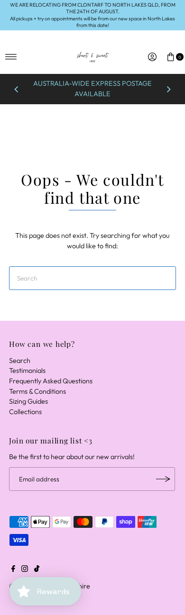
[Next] (168, 89)
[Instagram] (24, 569)
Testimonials (27, 370)
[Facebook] (13, 569)
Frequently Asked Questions (50, 381)
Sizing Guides (28, 401)
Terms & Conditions (37, 391)
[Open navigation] (11, 57)
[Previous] (16, 89)
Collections (25, 411)
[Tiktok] (36, 569)
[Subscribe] (163, 479)
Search (19, 360)
